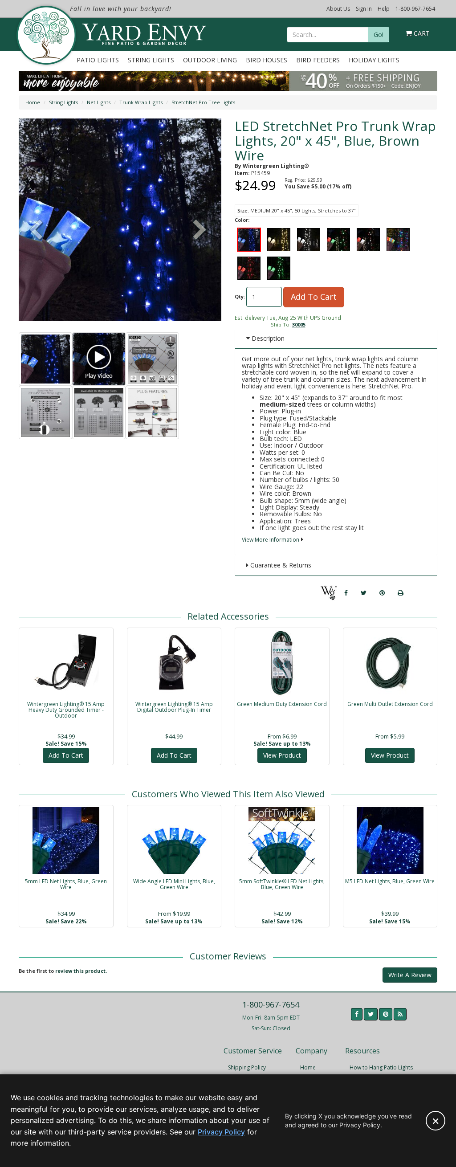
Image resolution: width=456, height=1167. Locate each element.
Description (267, 338)
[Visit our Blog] (400, 1014)
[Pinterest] (382, 593)
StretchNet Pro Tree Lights (203, 102)
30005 (298, 324)
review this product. (81, 970)
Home (32, 102)
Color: (242, 219)
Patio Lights (98, 60)
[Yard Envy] (45, 35)
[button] (200, 231)
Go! (378, 34)
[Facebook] (346, 593)
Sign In (364, 8)
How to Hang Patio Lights (381, 1067)
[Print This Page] (400, 593)
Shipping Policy (247, 1067)
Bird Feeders (318, 60)
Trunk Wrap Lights (141, 102)
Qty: (240, 296)
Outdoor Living (210, 60)
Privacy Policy (221, 1131)
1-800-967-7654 (415, 8)
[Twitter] (363, 593)
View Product (282, 755)
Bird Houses (266, 60)
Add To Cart (314, 296)
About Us (338, 8)
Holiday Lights (374, 60)
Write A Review (410, 975)
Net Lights (98, 102)
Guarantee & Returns (279, 565)
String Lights (151, 60)
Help (384, 8)
